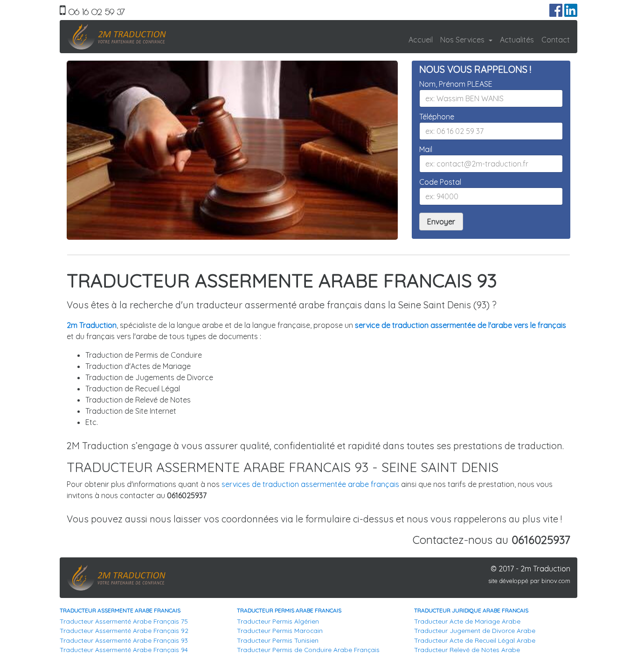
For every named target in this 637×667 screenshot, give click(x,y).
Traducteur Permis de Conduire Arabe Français (308, 649)
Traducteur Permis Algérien (278, 621)
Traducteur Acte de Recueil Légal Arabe (474, 640)
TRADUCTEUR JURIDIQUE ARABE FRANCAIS (471, 610)
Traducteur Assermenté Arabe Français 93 (124, 640)
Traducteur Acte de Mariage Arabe (467, 621)
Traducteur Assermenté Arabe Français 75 (124, 621)
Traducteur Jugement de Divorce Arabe (474, 630)
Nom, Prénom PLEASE (455, 84)
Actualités (517, 39)
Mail (425, 149)
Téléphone (436, 116)
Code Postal (440, 182)
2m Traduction (92, 325)
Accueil (421, 39)
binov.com (555, 580)
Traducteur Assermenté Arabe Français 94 (124, 649)
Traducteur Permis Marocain (280, 630)
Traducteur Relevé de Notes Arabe (467, 649)
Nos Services (463, 39)
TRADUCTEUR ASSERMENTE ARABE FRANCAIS (120, 610)
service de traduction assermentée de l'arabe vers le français (460, 325)
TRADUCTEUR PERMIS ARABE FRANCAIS (289, 610)
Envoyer (441, 221)
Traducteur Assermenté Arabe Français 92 (124, 630)
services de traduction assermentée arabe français (310, 484)
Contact (555, 39)
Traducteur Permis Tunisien (277, 640)
